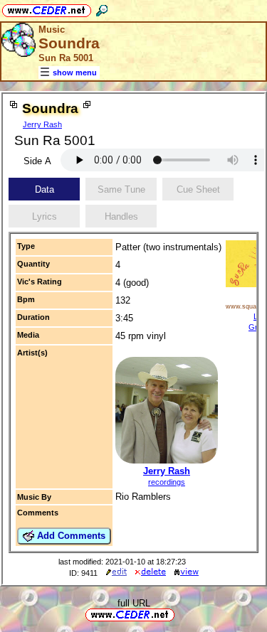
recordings (166, 482)
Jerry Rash (42, 124)
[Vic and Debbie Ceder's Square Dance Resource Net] (46, 8)
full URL (133, 603)
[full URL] (180, 614)
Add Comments (69, 535)
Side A (37, 161)
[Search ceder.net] (102, 8)
